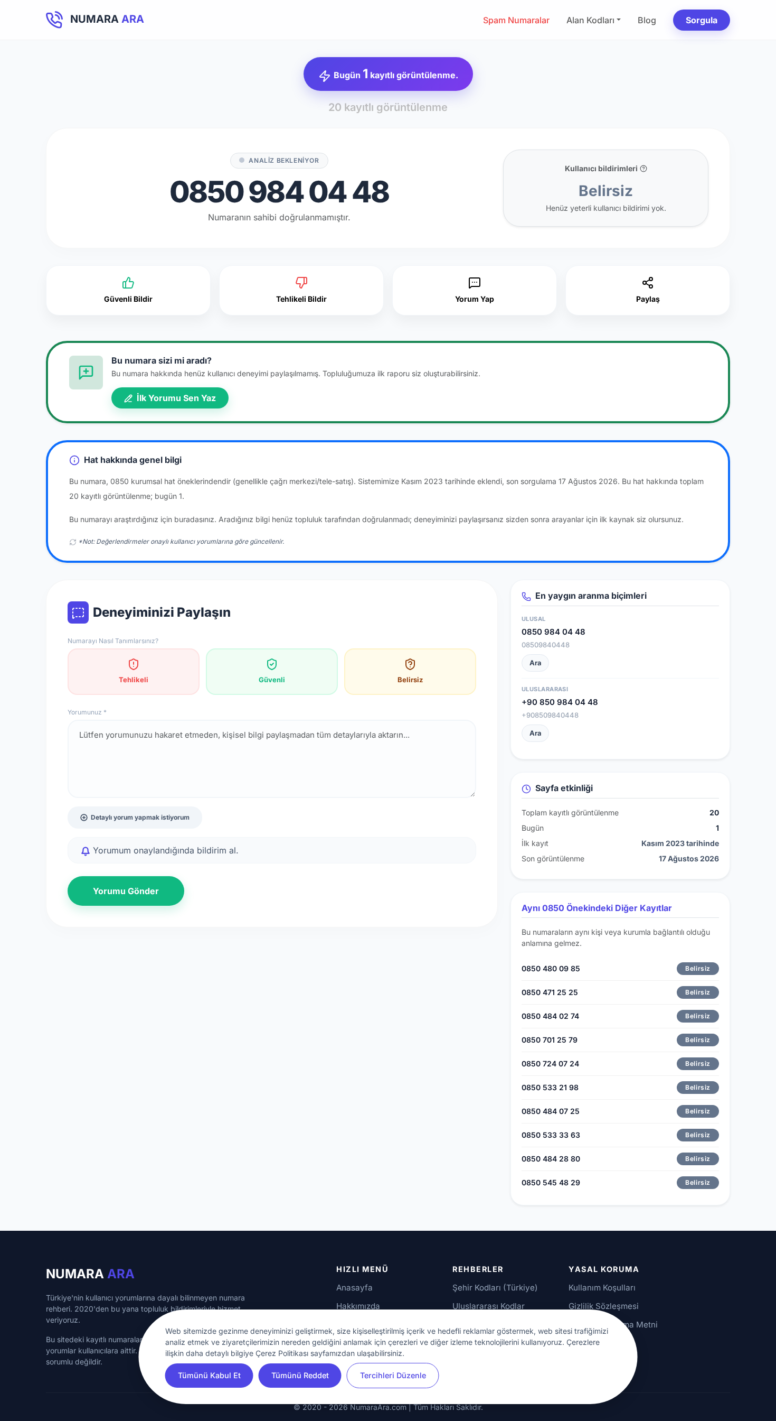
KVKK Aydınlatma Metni (613, 1325)
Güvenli (272, 679)
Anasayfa (354, 1288)
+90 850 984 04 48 (560, 702)
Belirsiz (410, 679)
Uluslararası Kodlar (488, 1306)
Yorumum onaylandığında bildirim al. (164, 850)
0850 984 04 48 (553, 632)
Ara (535, 662)
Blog (647, 20)
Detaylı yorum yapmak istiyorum (140, 817)
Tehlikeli (133, 679)
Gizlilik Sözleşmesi (604, 1306)
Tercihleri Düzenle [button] (393, 1375)
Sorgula (701, 20)
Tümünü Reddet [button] (300, 1375)
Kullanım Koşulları (602, 1288)
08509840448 (546, 644)
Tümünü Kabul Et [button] (209, 1375)
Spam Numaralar (516, 20)
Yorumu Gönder (126, 891)
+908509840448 (550, 715)
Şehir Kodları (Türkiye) (495, 1288)
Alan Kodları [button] (590, 20)
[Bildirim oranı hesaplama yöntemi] (643, 168)
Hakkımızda (358, 1306)
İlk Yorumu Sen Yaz (175, 398)
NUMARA (90, 1273)
